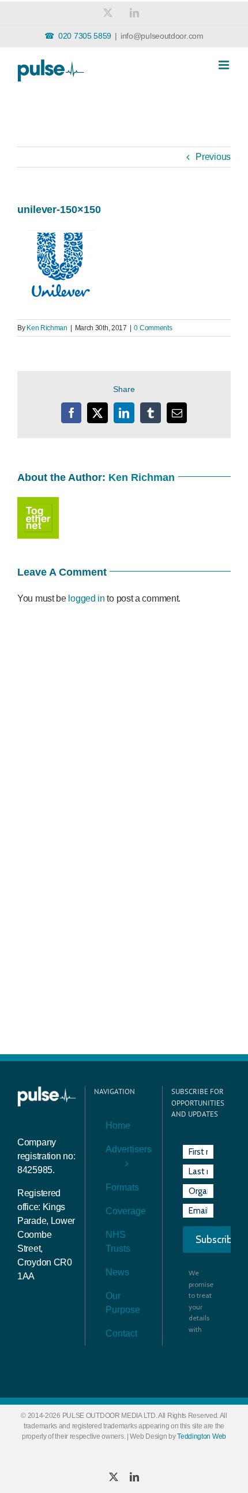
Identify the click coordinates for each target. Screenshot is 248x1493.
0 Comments (153, 328)
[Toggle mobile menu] (225, 65)
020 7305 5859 (84, 35)
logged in (86, 598)
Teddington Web (201, 1436)
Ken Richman (47, 328)
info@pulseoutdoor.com (162, 35)
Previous (213, 157)
